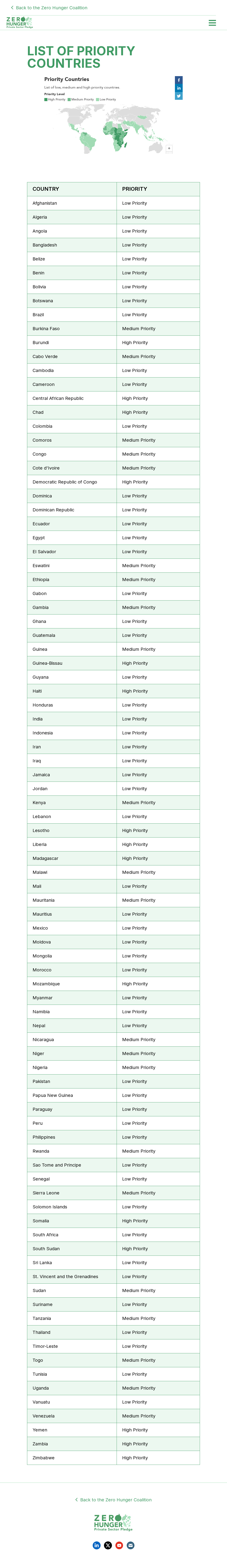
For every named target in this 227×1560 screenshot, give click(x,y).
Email (131, 1545)
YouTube (119, 1545)
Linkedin (97, 1545)
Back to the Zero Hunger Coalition (51, 7)
